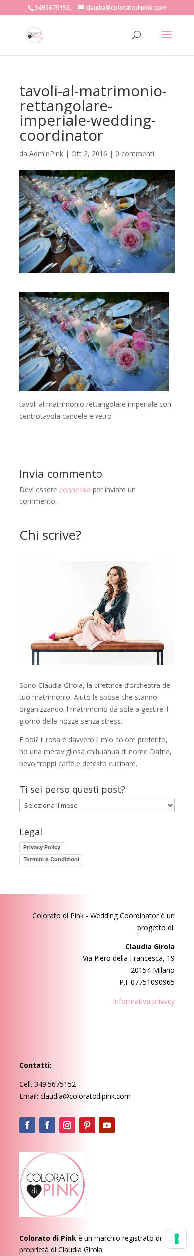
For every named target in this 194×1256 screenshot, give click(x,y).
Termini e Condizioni (51, 859)
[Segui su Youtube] (107, 1125)
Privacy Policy (41, 847)
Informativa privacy (144, 1001)
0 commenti (134, 153)
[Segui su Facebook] (27, 1125)
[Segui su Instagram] (67, 1125)
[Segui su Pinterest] (87, 1125)
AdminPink (46, 153)
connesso (75, 489)
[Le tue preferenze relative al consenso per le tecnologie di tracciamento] (176, 1238)
